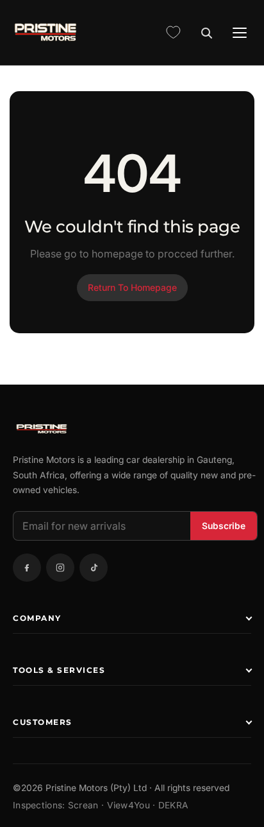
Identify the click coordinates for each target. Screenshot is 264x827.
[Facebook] (27, 567)
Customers (42, 722)
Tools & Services (59, 670)
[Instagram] (60, 567)
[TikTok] (93, 567)
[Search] (206, 33)
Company (37, 618)
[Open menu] (240, 33)
